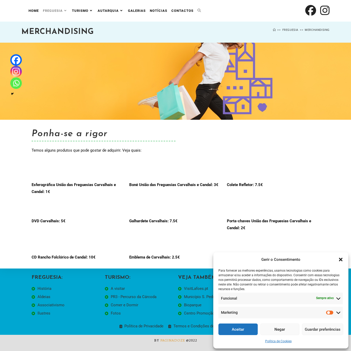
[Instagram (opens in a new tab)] (325, 10)
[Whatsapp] (16, 83)
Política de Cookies (278, 341)
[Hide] (12, 94)
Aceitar (238, 329)
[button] (340, 259)
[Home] (274, 30)
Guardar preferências (322, 329)
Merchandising (317, 30)
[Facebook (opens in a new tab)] (310, 10)
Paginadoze (172, 340)
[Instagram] (16, 71)
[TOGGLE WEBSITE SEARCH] (199, 10)
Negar (279, 329)
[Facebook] (16, 60)
